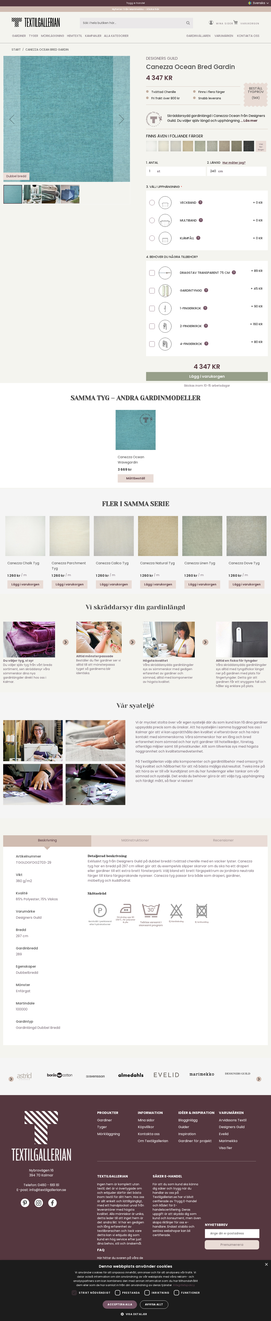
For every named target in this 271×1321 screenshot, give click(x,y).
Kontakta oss (149, 1134)
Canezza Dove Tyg (244, 563)
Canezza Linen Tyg (199, 563)
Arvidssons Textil (232, 1120)
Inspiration (187, 1134)
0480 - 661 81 (48, 1185)
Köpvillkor (146, 1127)
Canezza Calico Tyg (112, 563)
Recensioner (223, 840)
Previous (9, 542)
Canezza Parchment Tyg (69, 566)
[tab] (47, 841)
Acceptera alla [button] (120, 1304)
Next (261, 536)
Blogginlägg (188, 1120)
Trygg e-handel (135, 3)
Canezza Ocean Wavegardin (131, 460)
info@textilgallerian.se (47, 1190)
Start (16, 49)
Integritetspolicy (184, 1285)
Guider (183, 1127)
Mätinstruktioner (135, 840)
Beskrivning (47, 840)
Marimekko (228, 1141)
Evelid (223, 1134)
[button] (11, 119)
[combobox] (136, 23)
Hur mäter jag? (234, 162)
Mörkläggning (108, 1134)
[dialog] (135, 1290)
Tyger (102, 1127)
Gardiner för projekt (195, 1141)
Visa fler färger (261, 146)
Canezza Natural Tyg (157, 563)
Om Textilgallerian (153, 1141)
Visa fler (225, 1148)
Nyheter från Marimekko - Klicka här (135, 9)
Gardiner (104, 1120)
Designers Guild (162, 58)
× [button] (266, 1264)
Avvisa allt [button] (154, 1304)
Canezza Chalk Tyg (23, 563)
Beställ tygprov (256, 90)
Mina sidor (224, 23)
